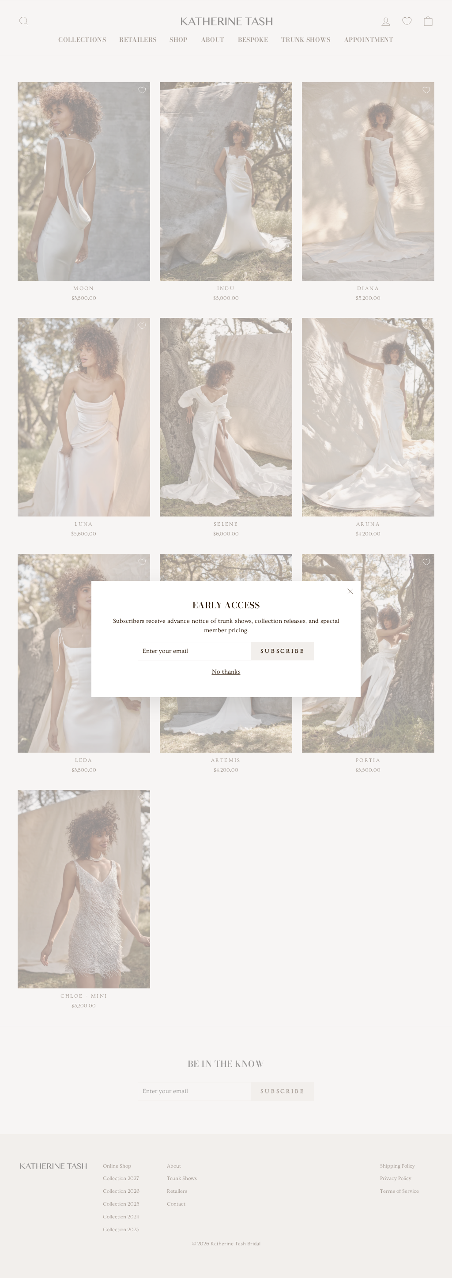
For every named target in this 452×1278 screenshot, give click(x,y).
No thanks (226, 671)
